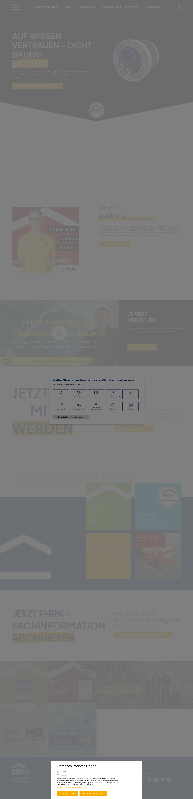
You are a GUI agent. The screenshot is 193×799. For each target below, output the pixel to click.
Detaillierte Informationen (80, 787)
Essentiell (63, 772)
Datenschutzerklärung (64, 787)
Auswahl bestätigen (68, 793)
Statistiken (63, 775)
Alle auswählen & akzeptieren (93, 793)
